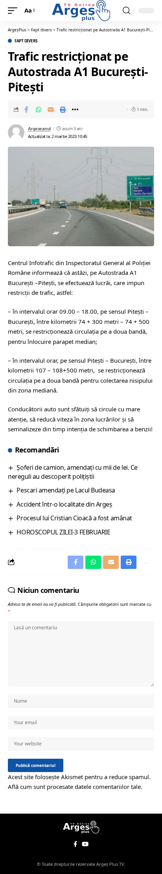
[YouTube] (85, 844)
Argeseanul (39, 128)
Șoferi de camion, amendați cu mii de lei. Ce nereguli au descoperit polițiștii (73, 472)
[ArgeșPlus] (81, 10)
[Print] (62, 109)
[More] (75, 109)
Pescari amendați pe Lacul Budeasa (66, 490)
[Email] (50, 109)
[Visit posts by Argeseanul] (16, 132)
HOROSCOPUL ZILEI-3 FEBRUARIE (63, 532)
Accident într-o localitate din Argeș (64, 504)
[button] (14, 10)
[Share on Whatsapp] (38, 109)
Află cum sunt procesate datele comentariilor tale (74, 786)
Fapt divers (26, 41)
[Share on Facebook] (26, 109)
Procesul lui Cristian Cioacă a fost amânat (74, 518)
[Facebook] (75, 844)
